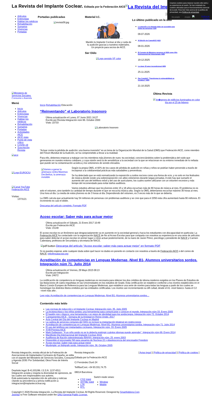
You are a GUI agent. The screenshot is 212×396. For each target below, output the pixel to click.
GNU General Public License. (72, 394)
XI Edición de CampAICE (149, 40)
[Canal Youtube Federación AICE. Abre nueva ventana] (22, 189)
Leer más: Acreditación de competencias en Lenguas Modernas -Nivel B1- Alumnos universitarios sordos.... (94, 295)
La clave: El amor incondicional (152, 66)
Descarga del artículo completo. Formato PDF (63, 205)
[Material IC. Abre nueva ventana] (108, 30)
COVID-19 (22, 145)
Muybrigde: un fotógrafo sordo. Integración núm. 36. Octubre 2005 (79, 345)
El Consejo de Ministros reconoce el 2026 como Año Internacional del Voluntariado (157, 53)
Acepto (187, 17)
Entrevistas (23, 114)
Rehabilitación (24, 124)
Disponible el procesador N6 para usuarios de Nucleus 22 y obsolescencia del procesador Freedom (97, 340)
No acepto (175, 17)
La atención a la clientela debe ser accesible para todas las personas (156, 27)
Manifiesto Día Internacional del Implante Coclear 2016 (74, 335)
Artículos (21, 111)
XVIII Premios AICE (56, 330)
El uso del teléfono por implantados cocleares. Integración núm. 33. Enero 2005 (86, 327)
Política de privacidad (165, 352)
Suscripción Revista (23, 148)
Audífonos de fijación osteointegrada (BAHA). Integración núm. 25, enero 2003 (86, 337)
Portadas (22, 129)
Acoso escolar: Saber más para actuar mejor (76, 217)
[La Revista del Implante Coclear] (161, 6)
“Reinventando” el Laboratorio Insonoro (73, 111)
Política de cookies (188, 352)
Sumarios (22, 127)
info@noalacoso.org (58, 254)
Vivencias (22, 116)
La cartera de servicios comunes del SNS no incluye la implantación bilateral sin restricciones (93, 322)
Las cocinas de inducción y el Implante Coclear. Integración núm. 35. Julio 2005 (86, 309)
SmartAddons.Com (129, 392)
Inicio (20, 108)
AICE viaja (22, 137)
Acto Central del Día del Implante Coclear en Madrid (72, 319)
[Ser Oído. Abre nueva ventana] (108, 58)
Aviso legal (145, 352)
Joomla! (16, 394)
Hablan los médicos (23, 120)
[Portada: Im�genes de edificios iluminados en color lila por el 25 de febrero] (176, 102)
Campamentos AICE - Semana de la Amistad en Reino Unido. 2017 (80, 317)
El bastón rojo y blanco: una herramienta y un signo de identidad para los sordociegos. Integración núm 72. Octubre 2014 (107, 314)
